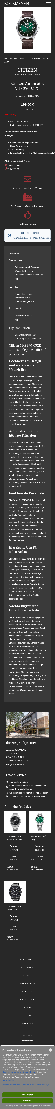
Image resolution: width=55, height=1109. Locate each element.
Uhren (7, 59)
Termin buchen (13, 165)
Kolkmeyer (27, 984)
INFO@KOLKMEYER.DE (17, 761)
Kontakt (27, 1024)
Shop (27, 1008)
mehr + (20, 279)
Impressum (27, 1036)
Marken (14, 59)
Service (27, 992)
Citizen (21, 59)
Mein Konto (27, 960)
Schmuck (27, 968)
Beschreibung (15, 253)
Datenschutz (27, 1041)
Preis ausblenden (17, 160)
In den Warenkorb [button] (12, 868)
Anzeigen (8, 135)
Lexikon (27, 1016)
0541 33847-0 (13, 169)
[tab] (27, 253)
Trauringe (27, 1000)
